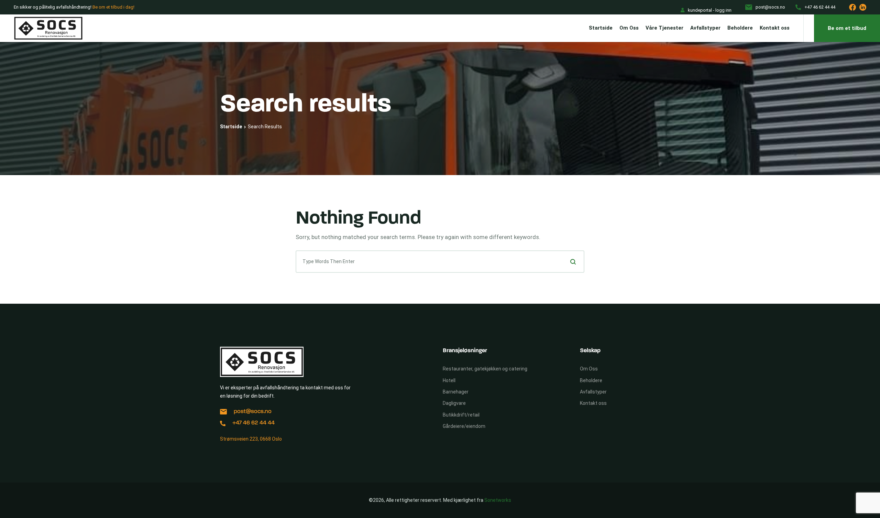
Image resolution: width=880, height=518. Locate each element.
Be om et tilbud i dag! (113, 7)
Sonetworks (497, 500)
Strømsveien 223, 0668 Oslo (251, 439)
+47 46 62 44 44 (253, 423)
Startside (231, 126)
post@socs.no (253, 411)
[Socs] (48, 28)
